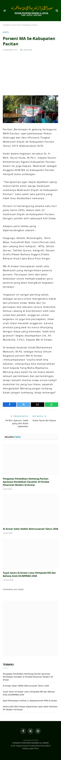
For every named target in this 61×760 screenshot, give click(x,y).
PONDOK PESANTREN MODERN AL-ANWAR (30, 743)
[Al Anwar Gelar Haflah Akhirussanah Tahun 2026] (30, 509)
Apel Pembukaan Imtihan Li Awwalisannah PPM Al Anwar (30, 700)
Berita (6, 32)
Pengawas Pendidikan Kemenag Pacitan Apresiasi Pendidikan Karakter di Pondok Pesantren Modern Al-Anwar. (26, 481)
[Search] (56, 11)
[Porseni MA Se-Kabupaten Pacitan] (30, 73)
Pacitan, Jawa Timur (30, 748)
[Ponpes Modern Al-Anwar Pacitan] (32, 10)
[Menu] (5, 11)
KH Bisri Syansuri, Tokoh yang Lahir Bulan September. (16, 423)
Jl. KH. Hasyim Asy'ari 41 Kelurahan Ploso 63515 (30, 745)
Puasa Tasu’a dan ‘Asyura (44, 420)
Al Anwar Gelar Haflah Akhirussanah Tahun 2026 (30, 528)
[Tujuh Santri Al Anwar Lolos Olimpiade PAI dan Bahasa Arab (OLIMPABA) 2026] (30, 553)
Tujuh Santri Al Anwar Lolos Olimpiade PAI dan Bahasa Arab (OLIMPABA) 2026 (29, 574)
